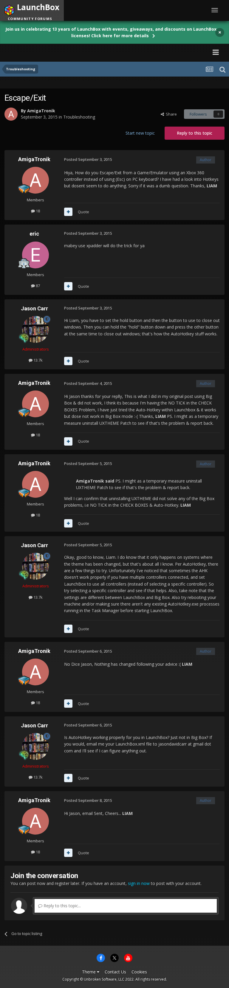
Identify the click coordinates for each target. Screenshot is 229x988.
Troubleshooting (79, 117)
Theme (89, 972)
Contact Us (115, 972)
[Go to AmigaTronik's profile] (11, 114)
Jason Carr (34, 308)
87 (37, 285)
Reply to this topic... (61, 905)
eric (34, 234)
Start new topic (140, 133)
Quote (83, 211)
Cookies (139, 972)
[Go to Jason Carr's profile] (35, 329)
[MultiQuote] (68, 212)
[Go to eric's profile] (35, 255)
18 (37, 211)
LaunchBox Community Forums (60, 52)
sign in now (139, 883)
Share (170, 114)
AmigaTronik (41, 110)
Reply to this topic (194, 133)
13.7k (38, 360)
